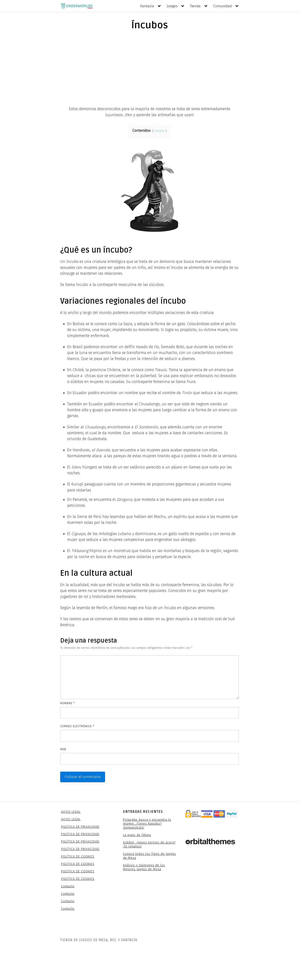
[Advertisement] (149, 67)
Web (63, 749)
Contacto (67, 886)
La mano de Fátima (137, 835)
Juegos (172, 6)
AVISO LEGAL (71, 812)
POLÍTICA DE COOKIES (77, 856)
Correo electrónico (77, 726)
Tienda (195, 6)
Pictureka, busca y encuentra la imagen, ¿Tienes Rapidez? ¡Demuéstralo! (147, 823)
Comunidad (222, 6)
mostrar (159, 130)
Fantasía (147, 6)
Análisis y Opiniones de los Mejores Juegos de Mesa (144, 867)
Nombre (67, 703)
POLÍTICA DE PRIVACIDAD (80, 827)
